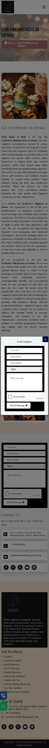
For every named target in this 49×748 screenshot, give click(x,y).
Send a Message (17, 405)
